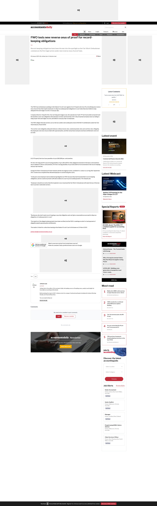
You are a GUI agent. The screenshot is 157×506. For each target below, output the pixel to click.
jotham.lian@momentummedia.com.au (41, 231)
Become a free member (119, 23)
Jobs (123, 31)
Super (101, 34)
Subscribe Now (65, 346)
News (89, 31)
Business (82, 34)
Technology (92, 34)
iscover (116, 31)
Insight (97, 31)
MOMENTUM (42, 23)
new (35, 276)
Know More (43, 300)
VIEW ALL (114, 280)
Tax (75, 34)
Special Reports (113, 206)
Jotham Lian (45, 56)
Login (107, 23)
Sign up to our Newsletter (79, 23)
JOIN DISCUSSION (114, 102)
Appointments (120, 34)
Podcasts (106, 31)
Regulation (109, 34)
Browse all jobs (120, 385)
